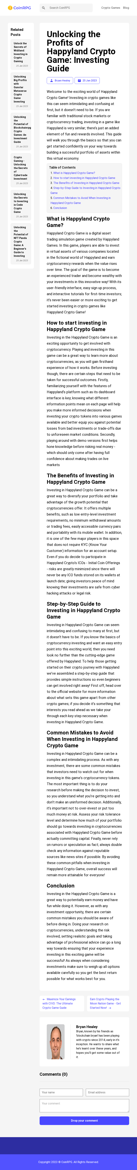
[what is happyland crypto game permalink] (45, 214)
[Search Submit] (43, 8)
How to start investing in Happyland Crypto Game (84, 178)
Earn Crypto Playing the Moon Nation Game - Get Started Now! (105, 1003)
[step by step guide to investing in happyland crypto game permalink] (45, 599)
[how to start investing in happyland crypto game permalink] (45, 318)
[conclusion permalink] (45, 881)
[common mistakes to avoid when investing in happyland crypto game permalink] (45, 728)
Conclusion (60, 208)
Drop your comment (84, 1120)
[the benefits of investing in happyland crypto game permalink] (45, 471)
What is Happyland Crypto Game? (74, 173)
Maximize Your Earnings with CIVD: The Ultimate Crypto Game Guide (59, 1003)
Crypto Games (110, 7)
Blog (126, 7)
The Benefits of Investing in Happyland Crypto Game (86, 183)
